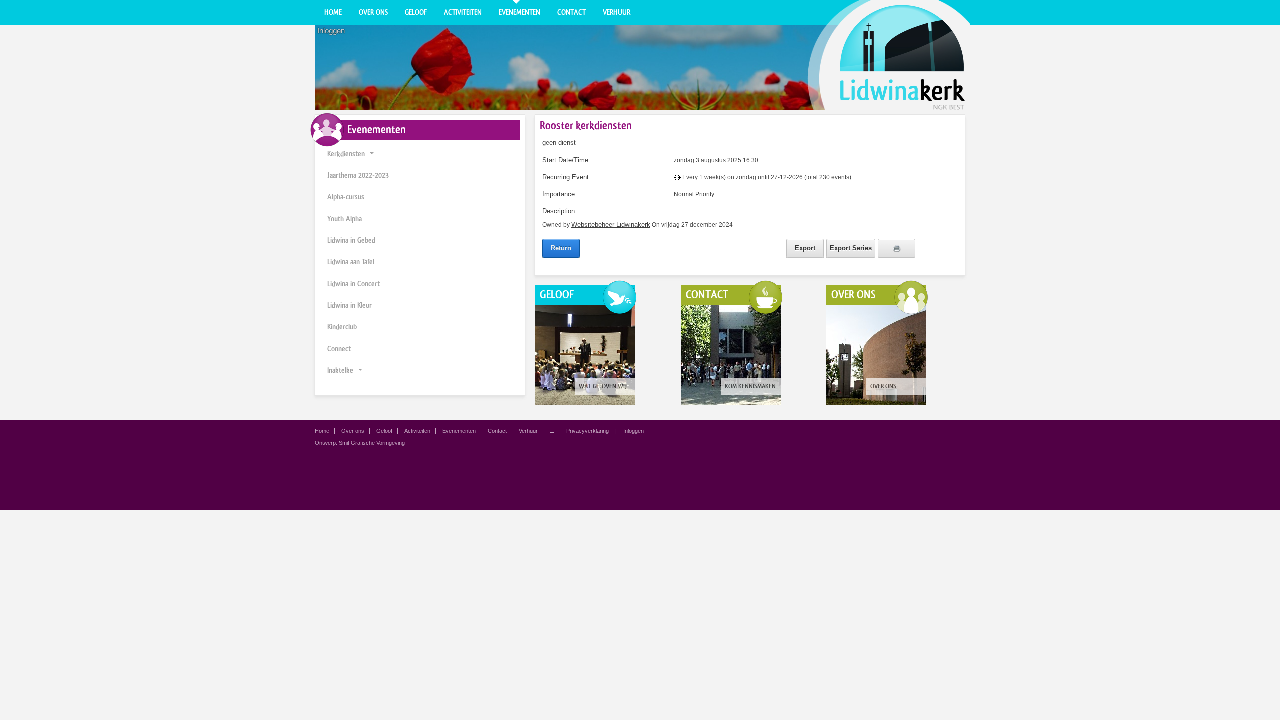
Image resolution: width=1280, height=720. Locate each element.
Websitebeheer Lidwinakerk (611, 224)
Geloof (416, 13)
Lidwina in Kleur (350, 305)
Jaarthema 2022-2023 (358, 175)
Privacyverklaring (587, 431)
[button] (372, 154)
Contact (572, 13)
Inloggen (331, 31)
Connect (339, 349)
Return (561, 248)
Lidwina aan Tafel (351, 262)
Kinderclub (342, 327)
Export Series (851, 248)
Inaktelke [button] (341, 371)
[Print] (897, 248)
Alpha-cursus (346, 197)
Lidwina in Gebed (352, 241)
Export (805, 248)
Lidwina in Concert (354, 284)
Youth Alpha (345, 219)
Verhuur (616, 13)
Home (333, 13)
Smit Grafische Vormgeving (372, 443)
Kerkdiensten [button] (346, 154)
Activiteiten (463, 13)
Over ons (373, 13)
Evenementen (519, 13)
